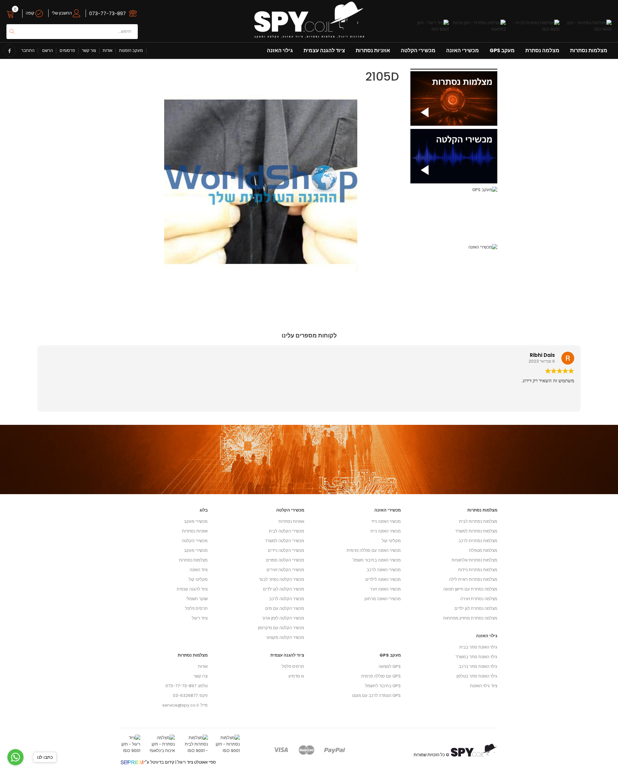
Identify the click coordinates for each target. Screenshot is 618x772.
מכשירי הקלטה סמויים (285, 560)
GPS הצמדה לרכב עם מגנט (376, 695)
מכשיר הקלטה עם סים (284, 608)
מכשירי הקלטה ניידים (286, 550)
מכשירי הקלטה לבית (286, 531)
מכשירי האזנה (462, 50)
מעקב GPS (502, 50)
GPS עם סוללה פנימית (381, 676)
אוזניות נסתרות (373, 50)
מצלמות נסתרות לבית (478, 521)
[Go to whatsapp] (15, 757)
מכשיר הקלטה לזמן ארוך (283, 618)
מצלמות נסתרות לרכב (477, 541)
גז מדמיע (296, 676)
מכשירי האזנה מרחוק (382, 599)
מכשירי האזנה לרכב (384, 570)
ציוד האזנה (199, 570)
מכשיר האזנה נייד (386, 521)
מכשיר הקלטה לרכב (286, 599)
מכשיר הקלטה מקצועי (285, 637)
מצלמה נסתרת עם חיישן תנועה (470, 589)
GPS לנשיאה (390, 666)
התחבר (27, 50)
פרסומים (67, 50)
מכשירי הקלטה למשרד (284, 541)
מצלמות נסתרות (588, 50)
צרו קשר (200, 676)
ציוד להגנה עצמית (324, 50)
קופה (30, 13)
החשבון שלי (62, 13)
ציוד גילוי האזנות (483, 686)
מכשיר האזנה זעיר (385, 589)
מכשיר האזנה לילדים (383, 579)
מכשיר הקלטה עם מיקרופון (281, 628)
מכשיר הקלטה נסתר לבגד (281, 579)
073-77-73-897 (107, 13)
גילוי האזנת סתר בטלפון (476, 676)
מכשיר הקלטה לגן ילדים (283, 589)
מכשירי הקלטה (418, 50)
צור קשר (89, 50)
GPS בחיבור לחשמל (383, 686)
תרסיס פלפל (196, 608)
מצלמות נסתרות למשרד (476, 531)
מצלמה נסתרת (542, 50)
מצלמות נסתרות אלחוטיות (474, 560)
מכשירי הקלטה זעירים (285, 570)
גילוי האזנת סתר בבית (478, 647)
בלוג (204, 510)
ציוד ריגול (200, 618)
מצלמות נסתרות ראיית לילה (473, 579)
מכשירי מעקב (196, 521)
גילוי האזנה (280, 50)
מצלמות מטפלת (483, 550)
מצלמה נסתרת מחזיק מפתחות (470, 618)
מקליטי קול (198, 579)
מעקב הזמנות (131, 50)
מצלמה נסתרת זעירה (478, 599)
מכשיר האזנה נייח (385, 531)
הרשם (47, 50)
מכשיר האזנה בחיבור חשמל (377, 560)
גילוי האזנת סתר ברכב (478, 666)
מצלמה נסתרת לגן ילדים (475, 608)
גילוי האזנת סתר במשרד (476, 657)
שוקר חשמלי (197, 599)
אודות (107, 50)
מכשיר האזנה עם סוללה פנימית (374, 550)
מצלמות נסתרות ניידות (477, 570)
